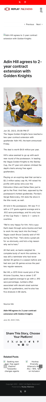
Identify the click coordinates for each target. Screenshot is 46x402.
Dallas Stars (28, 187)
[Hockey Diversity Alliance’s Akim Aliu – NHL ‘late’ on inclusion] (34, 361)
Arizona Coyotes (11, 275)
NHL (18, 320)
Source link (9, 304)
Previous (30, 24)
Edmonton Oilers (11, 187)
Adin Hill (18, 140)
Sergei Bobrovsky (12, 197)
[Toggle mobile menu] (41, 9)
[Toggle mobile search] (41, 11)
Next (38, 24)
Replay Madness (28, 387)
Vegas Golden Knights (18, 134)
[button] (5, 366)
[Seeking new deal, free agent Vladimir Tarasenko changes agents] (12, 361)
